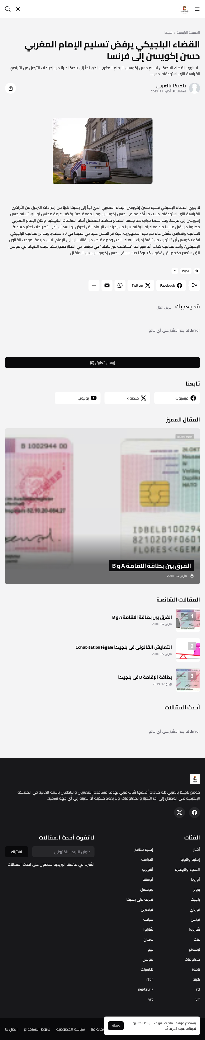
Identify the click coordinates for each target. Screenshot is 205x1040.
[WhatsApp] (120, 285)
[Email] (107, 285)
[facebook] (194, 812)
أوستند (148, 879)
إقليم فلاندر (144, 849)
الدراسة (147, 859)
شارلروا (194, 929)
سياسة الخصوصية (70, 1029)
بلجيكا (168, 32)
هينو (196, 979)
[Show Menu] (197, 9)
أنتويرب (147, 869)
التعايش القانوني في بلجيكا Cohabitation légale (124, 647)
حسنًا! (116, 1026)
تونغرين (147, 909)
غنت (197, 939)
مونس (147, 959)
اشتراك (16, 851)
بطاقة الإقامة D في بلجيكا (145, 677)
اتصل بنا (11, 1029)
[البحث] (8, 9)
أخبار (196, 849)
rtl (175, 271)
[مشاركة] (10, 88)
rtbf (149, 979)
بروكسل (146, 889)
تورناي (195, 909)
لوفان (148, 939)
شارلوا (148, 929)
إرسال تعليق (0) (102, 362)
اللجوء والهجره (187, 869)
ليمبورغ (194, 949)
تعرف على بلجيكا (139, 899)
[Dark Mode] (18, 9)
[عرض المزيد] (94, 285)
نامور (196, 969)
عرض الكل (163, 307)
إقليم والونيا (190, 859)
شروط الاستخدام (37, 1029)
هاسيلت (146, 969)
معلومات (192, 959)
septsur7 (145, 989)
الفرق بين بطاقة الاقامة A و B (142, 617)
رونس (195, 919)
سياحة (148, 919)
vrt (150, 999)
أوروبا (195, 879)
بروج (196, 889)
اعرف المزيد (177, 1028)
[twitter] (179, 812)
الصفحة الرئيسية (188, 32)
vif (198, 999)
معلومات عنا (101, 1029)
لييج (150, 949)
